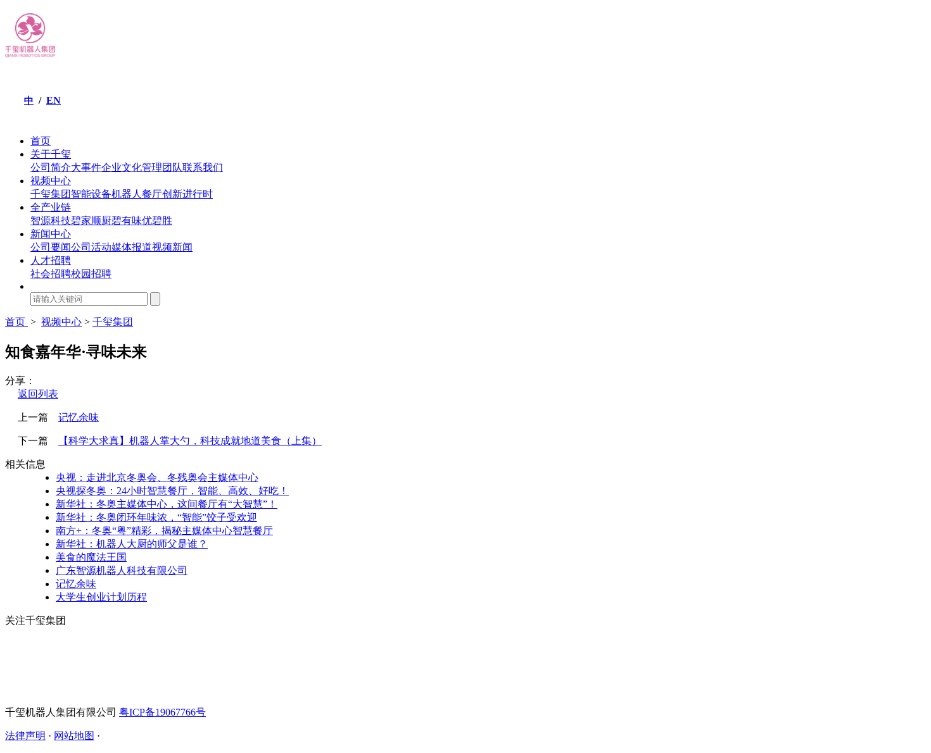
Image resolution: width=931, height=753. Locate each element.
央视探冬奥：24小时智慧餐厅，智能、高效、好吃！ (172, 490)
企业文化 (121, 167)
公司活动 (91, 247)
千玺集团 (50, 194)
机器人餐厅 (136, 194)
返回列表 (38, 394)
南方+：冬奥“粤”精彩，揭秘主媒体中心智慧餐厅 (164, 530)
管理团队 (162, 167)
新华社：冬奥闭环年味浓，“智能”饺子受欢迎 (156, 517)
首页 (40, 140)
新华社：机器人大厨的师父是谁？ (132, 543)
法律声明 (25, 735)
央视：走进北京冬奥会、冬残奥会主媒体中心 (157, 477)
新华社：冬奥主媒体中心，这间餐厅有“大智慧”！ (166, 504)
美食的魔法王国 (91, 557)
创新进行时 (187, 194)
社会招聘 (50, 273)
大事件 (86, 167)
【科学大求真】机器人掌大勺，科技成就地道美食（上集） (190, 440)
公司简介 (50, 167)
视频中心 (50, 180)
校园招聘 (91, 273)
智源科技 (50, 220)
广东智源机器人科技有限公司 (121, 570)
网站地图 (74, 735)
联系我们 (202, 167)
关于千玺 (50, 154)
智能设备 (91, 194)
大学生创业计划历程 (101, 597)
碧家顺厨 (91, 220)
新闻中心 (50, 233)
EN (53, 100)
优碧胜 (157, 220)
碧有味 (126, 220)
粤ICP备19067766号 (162, 712)
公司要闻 (50, 247)
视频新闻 (172, 247)
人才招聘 (50, 260)
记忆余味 (78, 417)
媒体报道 (131, 247)
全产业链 (50, 207)
